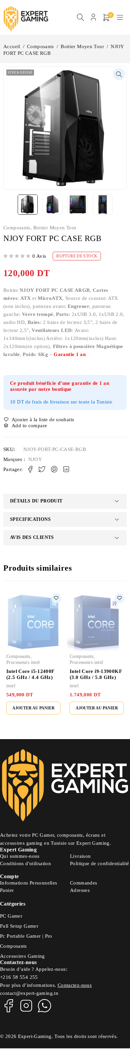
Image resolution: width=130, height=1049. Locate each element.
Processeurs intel (23, 662)
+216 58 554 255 (19, 977)
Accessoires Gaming (22, 956)
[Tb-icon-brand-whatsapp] (44, 1005)
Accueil (11, 46)
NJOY (35, 459)
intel (10, 685)
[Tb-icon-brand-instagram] (26, 1005)
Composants (40, 46)
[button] (119, 74)
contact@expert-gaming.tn (29, 993)
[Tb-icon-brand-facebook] (8, 1005)
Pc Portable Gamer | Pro (26, 936)
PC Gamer (11, 916)
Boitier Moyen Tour (82, 46)
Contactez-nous (75, 985)
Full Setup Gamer (19, 926)
